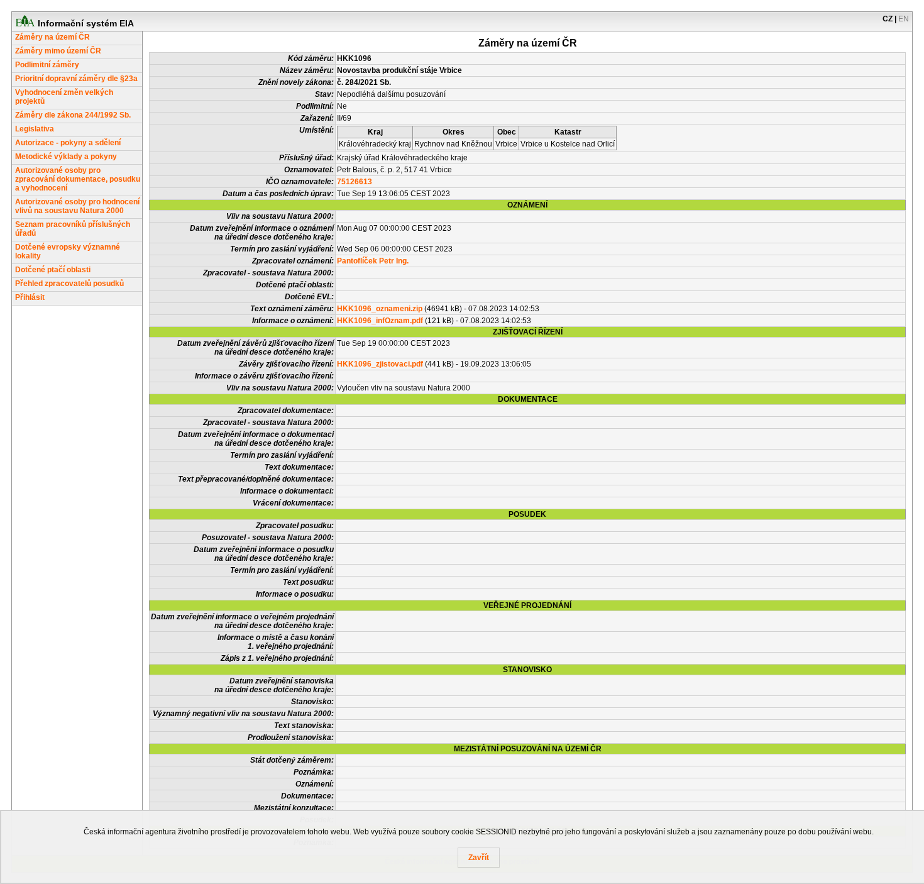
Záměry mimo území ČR (58, 51)
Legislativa (34, 128)
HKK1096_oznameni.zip (379, 308)
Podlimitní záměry (47, 64)
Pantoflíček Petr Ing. (373, 261)
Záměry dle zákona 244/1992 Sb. (73, 115)
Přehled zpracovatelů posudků (69, 283)
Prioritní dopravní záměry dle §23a (76, 78)
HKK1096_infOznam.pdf (380, 320)
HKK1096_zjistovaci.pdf (380, 364)
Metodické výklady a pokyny (66, 156)
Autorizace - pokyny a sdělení (68, 142)
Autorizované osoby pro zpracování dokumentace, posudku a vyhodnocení (77, 179)
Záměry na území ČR (52, 37)
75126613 (354, 181)
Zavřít (478, 857)
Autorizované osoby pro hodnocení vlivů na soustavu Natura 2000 (77, 206)
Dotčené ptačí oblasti (53, 269)
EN (903, 18)
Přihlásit (30, 297)
